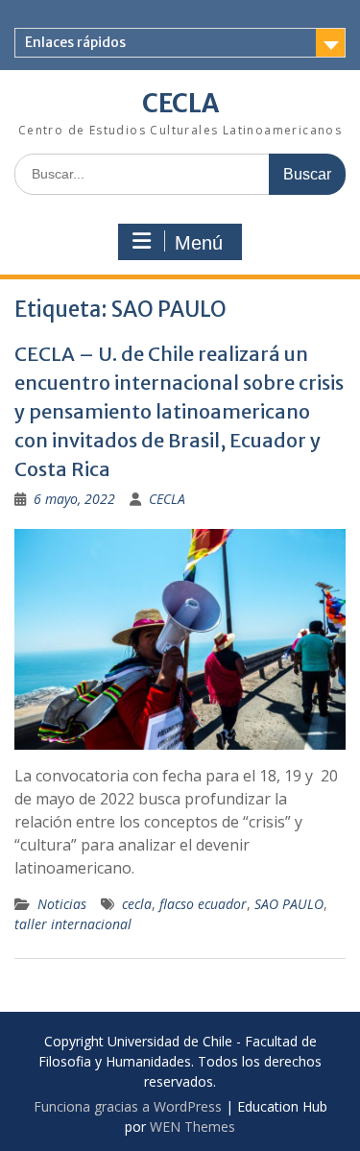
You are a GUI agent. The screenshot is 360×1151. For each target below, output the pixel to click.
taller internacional (73, 924)
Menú (199, 242)
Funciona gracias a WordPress (128, 1106)
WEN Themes (192, 1126)
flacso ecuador (203, 904)
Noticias (61, 904)
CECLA (180, 103)
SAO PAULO (289, 904)
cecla (137, 904)
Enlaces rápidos (75, 42)
